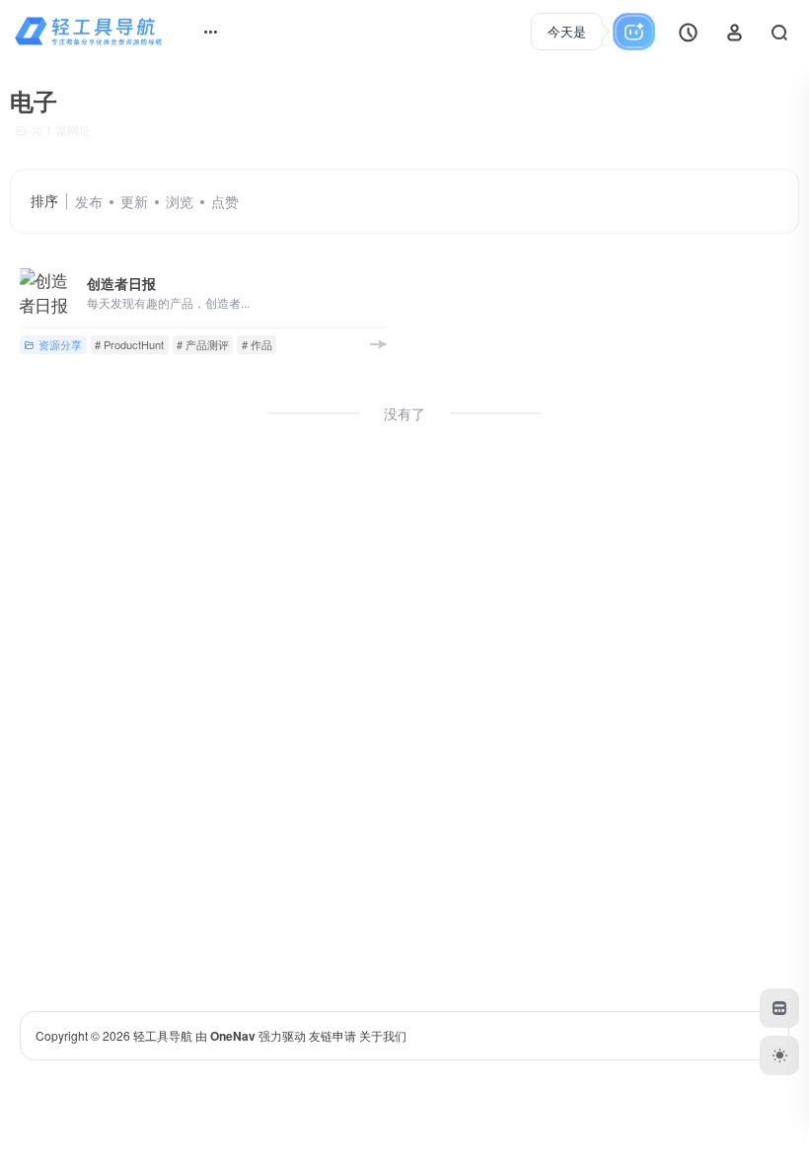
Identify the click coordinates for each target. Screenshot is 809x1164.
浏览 (179, 201)
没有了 (404, 413)
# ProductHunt (129, 344)
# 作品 (257, 344)
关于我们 (382, 1035)
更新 (134, 201)
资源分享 (60, 344)
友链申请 (332, 1035)
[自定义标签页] (779, 1008)
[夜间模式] (779, 1055)
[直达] (378, 343)
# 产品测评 (203, 344)
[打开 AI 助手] (586, 31)
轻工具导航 (162, 1035)
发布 (89, 201)
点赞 (225, 201)
